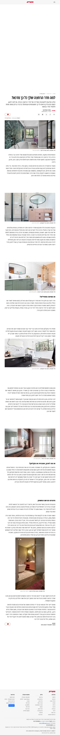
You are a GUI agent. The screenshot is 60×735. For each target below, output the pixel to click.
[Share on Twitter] (46, 114)
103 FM (27, 703)
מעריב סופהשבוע (39, 705)
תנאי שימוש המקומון (10, 703)
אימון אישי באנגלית (25, 697)
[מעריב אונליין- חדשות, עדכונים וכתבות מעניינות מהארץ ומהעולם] (30, 2)
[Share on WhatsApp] (42, 114)
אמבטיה (49, 624)
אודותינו (41, 712)
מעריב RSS (40, 703)
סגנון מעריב (42, 93)
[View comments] (8, 114)
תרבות (54, 707)
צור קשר (41, 697)
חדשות (53, 697)
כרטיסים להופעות (51, 714)
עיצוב (54, 624)
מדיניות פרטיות (11, 701)
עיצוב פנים (43, 624)
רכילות (54, 705)
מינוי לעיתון (40, 708)
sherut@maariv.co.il (44, 723)
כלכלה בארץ (52, 701)
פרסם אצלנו (40, 699)
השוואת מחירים (26, 710)
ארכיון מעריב (40, 710)
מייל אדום (41, 701)
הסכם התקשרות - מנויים (10, 699)
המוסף (41, 707)
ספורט (54, 703)
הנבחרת (53, 708)
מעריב (54, 93)
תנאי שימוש (12, 697)
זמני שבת (27, 708)
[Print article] (38, 114)
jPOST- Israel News (24, 699)
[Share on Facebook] (50, 114)
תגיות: (53, 623)
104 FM (27, 707)
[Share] (54, 114)
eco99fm (27, 705)
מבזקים (53, 699)
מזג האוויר (53, 712)
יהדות (54, 710)
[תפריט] (57, 2)
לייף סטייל (49, 93)
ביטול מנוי (40, 714)
